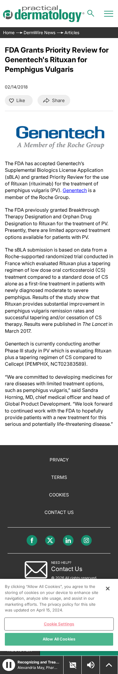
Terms (59, 477)
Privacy (59, 460)
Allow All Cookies (59, 639)
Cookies (59, 495)
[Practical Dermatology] (43, 13)
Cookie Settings (59, 623)
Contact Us (59, 512)
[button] (9, 665)
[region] (59, 615)
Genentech (75, 190)
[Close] (107, 588)
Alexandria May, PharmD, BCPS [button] (39, 667)
